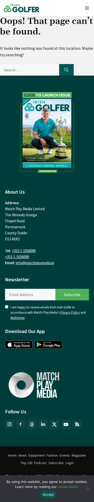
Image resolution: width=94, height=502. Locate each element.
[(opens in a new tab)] (47, 131)
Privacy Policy (70, 312)
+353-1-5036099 (17, 256)
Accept (48, 494)
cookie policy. (68, 487)
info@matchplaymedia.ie (35, 262)
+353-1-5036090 (24, 250)
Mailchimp (18, 318)
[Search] (66, 70)
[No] (87, 488)
